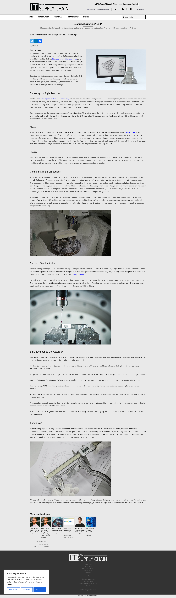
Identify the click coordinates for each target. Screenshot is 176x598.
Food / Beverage (88, 581)
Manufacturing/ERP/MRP (42, 547)
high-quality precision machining (64, 59)
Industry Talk (73, 17)
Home (31, 17)
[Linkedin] (36, 41)
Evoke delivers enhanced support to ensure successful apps (57, 531)
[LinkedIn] (123, 9)
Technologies (43, 17)
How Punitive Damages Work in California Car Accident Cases (79, 531)
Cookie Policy (88, 566)
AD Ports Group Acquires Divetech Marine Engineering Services (90, 532)
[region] (26, 582)
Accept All (40, 589)
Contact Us (140, 9)
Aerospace (88, 575)
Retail (88, 585)
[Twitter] (116, 9)
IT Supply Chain (42, 541)
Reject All (26, 589)
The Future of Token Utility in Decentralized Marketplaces (34, 531)
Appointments (88, 570)
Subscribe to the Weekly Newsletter (99, 9)
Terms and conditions (88, 568)
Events (86, 17)
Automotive (88, 577)
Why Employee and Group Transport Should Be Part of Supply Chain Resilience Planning (46, 532)
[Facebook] (131, 9)
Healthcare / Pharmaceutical (88, 583)
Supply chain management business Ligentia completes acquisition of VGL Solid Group (68, 532)
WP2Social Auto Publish (84, 595)
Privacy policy (88, 564)
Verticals (58, 17)
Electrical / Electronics (88, 579)
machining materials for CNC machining (54, 99)
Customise (13, 589)
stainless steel (130, 132)
